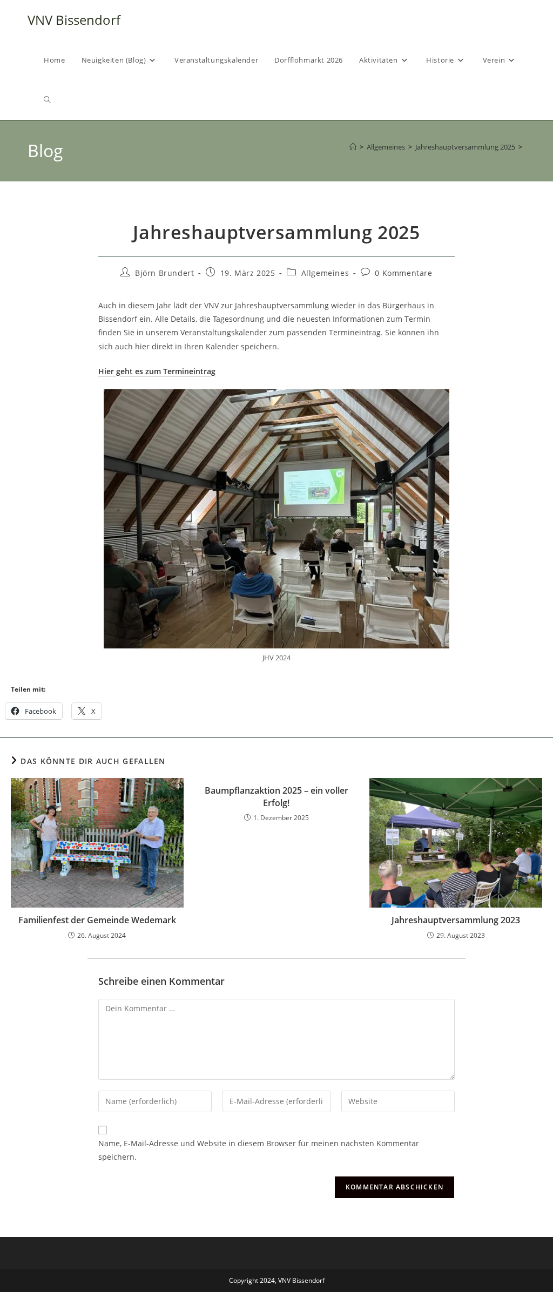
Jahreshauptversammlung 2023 (456, 920)
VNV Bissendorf (74, 20)
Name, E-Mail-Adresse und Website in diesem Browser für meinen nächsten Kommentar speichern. (258, 1150)
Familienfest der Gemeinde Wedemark (97, 920)
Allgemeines (325, 273)
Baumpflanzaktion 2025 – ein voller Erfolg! (276, 796)
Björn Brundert (164, 273)
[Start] (352, 147)
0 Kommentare (403, 273)
